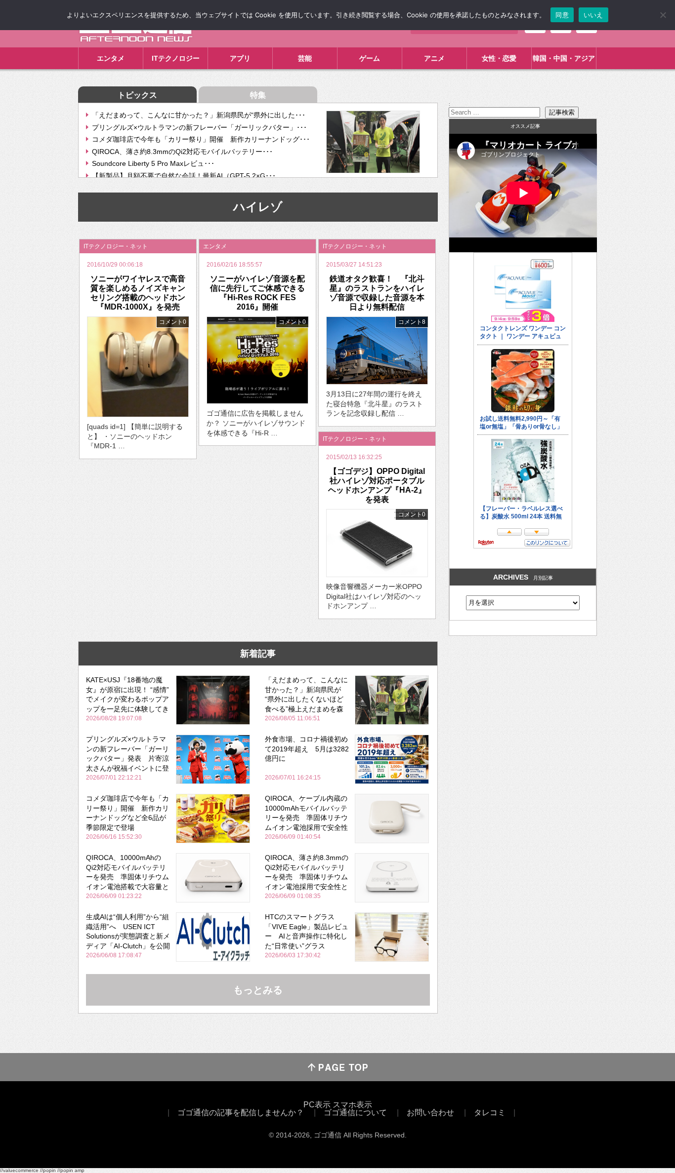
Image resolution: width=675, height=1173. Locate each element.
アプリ (240, 58)
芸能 (305, 58)
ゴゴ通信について (355, 1112)
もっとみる (258, 989)
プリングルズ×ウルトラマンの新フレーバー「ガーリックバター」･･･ (199, 127)
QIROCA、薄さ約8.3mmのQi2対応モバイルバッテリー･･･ (182, 152)
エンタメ (111, 58)
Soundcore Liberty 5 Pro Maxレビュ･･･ (153, 163)
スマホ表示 (352, 1104)
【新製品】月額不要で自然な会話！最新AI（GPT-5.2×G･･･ (184, 176)
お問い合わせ (430, 1112)
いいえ (593, 15)
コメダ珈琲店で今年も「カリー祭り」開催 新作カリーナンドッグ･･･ (201, 139)
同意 (562, 15)
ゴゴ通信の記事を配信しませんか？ (240, 1112)
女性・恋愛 (499, 58)
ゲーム (369, 58)
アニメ (434, 58)
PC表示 (317, 1104)
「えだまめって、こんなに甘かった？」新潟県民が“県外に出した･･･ (198, 115)
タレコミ (490, 1112)
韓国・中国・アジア (564, 58)
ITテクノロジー (176, 58)
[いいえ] (663, 15)
